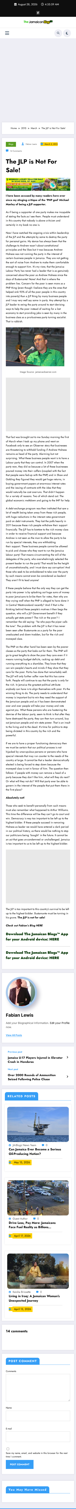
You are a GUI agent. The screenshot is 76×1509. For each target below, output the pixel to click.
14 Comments (16, 151)
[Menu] (7, 33)
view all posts (14, 1035)
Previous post (15, 1051)
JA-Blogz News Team (25, 1145)
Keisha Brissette (22, 1292)
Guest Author (20, 1219)
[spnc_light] (67, 33)
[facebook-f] (38, 12)
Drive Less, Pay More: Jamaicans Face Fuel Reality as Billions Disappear (32, 1225)
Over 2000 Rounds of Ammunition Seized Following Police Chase (32, 1077)
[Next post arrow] (67, 1076)
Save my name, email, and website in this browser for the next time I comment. (36, 1454)
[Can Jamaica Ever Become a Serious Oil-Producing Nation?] (38, 1124)
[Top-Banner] (38, 184)
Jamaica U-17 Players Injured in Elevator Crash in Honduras (35, 1060)
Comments (11, 1371)
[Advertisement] (38, 80)
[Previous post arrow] (67, 1057)
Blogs (11, 144)
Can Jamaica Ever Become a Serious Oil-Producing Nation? (35, 1151)
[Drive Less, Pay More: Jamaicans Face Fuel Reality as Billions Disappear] (38, 1197)
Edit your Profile (60, 1023)
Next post (13, 1069)
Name (9, 1408)
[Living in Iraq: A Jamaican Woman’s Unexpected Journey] (38, 1271)
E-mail (9, 1428)
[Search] (58, 33)
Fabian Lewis (31, 144)
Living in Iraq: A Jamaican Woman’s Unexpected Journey (34, 1298)
